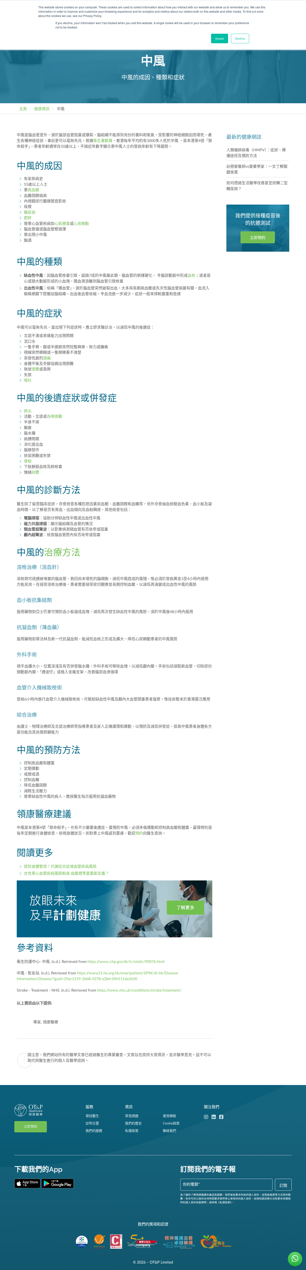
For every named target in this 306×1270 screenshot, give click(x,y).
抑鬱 (35, 472)
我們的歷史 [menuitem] (133, 1123)
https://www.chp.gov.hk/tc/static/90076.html (125, 962)
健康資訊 (41, 109)
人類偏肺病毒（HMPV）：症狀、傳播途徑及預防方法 (256, 153)
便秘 (28, 461)
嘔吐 (28, 380)
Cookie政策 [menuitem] (171, 1123)
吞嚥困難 (54, 416)
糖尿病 (29, 212)
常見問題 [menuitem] (131, 1116)
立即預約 (257, 238)
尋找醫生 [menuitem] (92, 1116)
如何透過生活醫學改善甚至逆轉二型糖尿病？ (257, 186)
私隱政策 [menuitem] (131, 1131)
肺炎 (28, 411)
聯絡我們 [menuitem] (169, 1131)
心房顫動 (81, 224)
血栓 (191, 275)
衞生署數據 (102, 141)
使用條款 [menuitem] (169, 1116)
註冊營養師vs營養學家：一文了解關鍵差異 (256, 169)
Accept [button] (219, 38)
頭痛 (47, 358)
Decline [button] (240, 38)
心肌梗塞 (62, 224)
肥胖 (28, 218)
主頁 (23, 109)
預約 (139, 833)
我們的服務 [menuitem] (94, 1131)
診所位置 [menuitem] (92, 1123)
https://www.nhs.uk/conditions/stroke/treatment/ (139, 990)
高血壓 (33, 190)
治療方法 (62, 552)
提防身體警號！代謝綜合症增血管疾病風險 (60, 866)
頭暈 (35, 369)
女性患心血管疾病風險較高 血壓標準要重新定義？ (66, 873)
